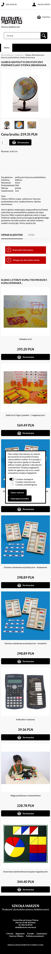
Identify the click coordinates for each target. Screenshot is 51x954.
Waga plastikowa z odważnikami (25, 795)
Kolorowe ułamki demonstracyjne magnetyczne (25, 871)
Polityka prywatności (35, 936)
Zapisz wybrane (17, 492)
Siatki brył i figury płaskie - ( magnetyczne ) (25, 415)
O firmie (9, 933)
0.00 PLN (46, 17)
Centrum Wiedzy (16, 936)
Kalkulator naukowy (25, 719)
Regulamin (20, 933)
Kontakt (30, 933)
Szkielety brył (25, 339)
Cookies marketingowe (26, 484)
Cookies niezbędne (24, 479)
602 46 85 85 (11, 4)
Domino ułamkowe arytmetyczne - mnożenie (25, 643)
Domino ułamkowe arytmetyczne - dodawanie (25, 567)
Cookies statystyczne (25, 481)
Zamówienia (41, 933)
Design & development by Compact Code (25, 945)
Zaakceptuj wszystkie (20, 498)
